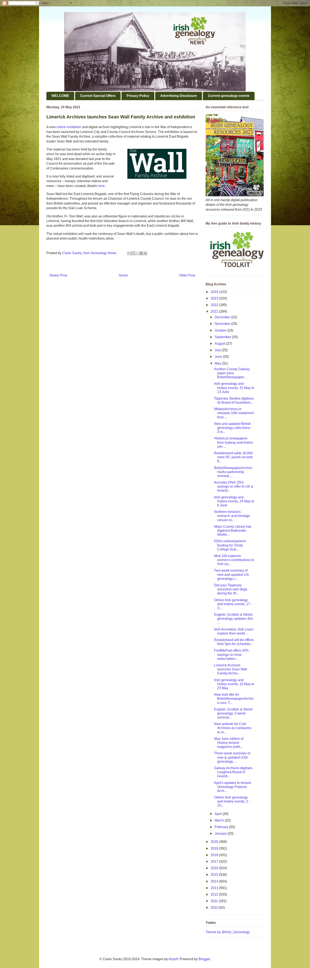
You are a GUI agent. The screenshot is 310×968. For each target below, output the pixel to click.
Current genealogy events (228, 96)
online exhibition (69, 127)
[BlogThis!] (133, 253)
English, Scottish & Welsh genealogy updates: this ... (233, 618)
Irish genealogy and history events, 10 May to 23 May (234, 684)
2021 (215, 311)
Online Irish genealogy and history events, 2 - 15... (232, 801)
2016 (215, 868)
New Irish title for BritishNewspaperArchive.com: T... (233, 698)
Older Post (187, 275)
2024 (215, 292)
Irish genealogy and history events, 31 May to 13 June (234, 387)
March (220, 820)
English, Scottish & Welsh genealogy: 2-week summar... (233, 713)
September (223, 337)
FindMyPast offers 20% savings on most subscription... (231, 654)
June (219, 356)
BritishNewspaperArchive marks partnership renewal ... (233, 472)
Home (123, 275)
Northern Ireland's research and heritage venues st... (232, 516)
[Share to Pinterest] (145, 253)
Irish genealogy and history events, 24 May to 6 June (234, 501)
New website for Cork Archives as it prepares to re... (232, 728)
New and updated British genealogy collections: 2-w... (232, 428)
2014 (215, 881)
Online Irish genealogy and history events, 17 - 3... (233, 604)
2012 (215, 894)
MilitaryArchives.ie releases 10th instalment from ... (234, 413)
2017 (215, 861)
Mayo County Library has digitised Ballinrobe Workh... (232, 530)
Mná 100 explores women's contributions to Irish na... (234, 560)
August (220, 343)
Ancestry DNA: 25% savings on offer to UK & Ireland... (233, 486)
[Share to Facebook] (141, 253)
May (218, 363)
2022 (215, 305)
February (222, 827)
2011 (215, 901)
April (218, 814)
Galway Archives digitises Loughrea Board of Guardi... (233, 772)
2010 (215, 907)
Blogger (204, 959)
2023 (215, 298)
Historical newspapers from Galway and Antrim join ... (233, 442)
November (223, 323)
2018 (215, 855)
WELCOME (60, 96)
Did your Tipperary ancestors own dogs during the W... (230, 589)
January (221, 833)
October (221, 330)
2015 (215, 874)
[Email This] (129, 253)
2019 (215, 848)
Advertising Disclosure (178, 96)
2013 (215, 888)
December (223, 317)
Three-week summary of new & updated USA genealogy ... (232, 757)
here (101, 186)
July (218, 350)
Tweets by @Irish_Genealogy (228, 932)
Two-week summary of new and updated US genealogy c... (231, 574)
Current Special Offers (98, 96)
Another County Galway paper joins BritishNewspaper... (232, 373)
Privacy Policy (138, 96)
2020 (215, 841)
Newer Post (58, 275)
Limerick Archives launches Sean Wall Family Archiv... (230, 669)
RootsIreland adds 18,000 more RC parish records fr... (233, 457)
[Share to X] (137, 253)
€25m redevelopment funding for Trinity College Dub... (230, 545)
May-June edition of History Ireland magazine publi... (228, 742)
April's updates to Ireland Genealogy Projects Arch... (232, 787)
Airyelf (173, 959)
